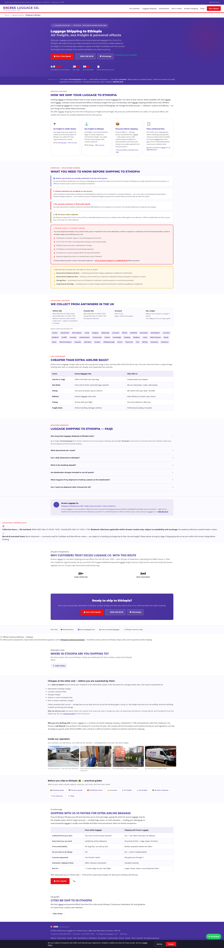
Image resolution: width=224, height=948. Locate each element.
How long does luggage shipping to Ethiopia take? (112, 436)
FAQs (202, 8)
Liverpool (115, 333)
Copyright (139, 938)
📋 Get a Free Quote (62, 56)
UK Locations (134, 8)
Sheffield (133, 333)
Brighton (136, 337)
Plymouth (129, 342)
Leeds (87, 333)
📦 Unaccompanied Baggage (109, 629)
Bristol (124, 333)
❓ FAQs (71, 796)
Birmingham (77, 333)
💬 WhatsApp (105, 56)
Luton (145, 337)
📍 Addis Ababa (59, 666)
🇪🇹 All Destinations (67, 629)
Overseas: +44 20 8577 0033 (83, 934)
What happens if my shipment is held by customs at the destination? (112, 479)
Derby (166, 337)
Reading (127, 337)
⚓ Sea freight (141, 790)
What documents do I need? (112, 450)
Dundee (97, 342)
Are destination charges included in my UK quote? (112, 472)
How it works (176, 8)
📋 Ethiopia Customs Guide (133, 629)
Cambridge (117, 337)
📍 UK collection (56, 796)
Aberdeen (87, 342)
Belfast (144, 342)
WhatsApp (123, 934)
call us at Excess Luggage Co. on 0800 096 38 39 (111, 261)
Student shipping (191, 8)
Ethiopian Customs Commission (73, 640)
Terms (133, 938)
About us (53, 938)
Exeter (120, 342)
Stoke (54, 342)
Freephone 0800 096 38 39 (61, 934)
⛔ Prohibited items (95, 790)
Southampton (85, 337)
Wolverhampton (65, 342)
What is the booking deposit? (112, 465)
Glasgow (95, 333)
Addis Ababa (58, 913)
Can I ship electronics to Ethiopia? (112, 457)
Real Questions (83, 938)
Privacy (121, 938)
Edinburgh (105, 333)
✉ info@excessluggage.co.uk (107, 934)
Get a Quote (214, 8)
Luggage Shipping (149, 8)
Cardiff (64, 337)
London (55, 333)
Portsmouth (97, 337)
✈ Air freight (127, 790)
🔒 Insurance (112, 790)
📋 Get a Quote (60, 881)
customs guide (69, 714)
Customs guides (113, 938)
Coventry (73, 337)
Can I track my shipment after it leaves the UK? (112, 487)
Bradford (55, 337)
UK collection (102, 938)
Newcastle (144, 333)
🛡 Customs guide (75, 790)
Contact (69, 938)
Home (7, 15)
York (137, 342)
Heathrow (164, 342)
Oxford (107, 337)
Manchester (65, 333)
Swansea (78, 342)
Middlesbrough (108, 342)
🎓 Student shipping (160, 790)
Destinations (164, 8)
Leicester (166, 333)
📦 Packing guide (57, 790)
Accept (171, 944)
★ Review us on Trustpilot (126, 55)
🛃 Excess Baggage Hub (86, 629)
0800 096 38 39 (214, 2)
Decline (159, 944)
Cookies (127, 938)
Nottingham (155, 333)
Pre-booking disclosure (151, 938)
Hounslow (154, 342)
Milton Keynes (155, 337)
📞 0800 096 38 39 (85, 56)
